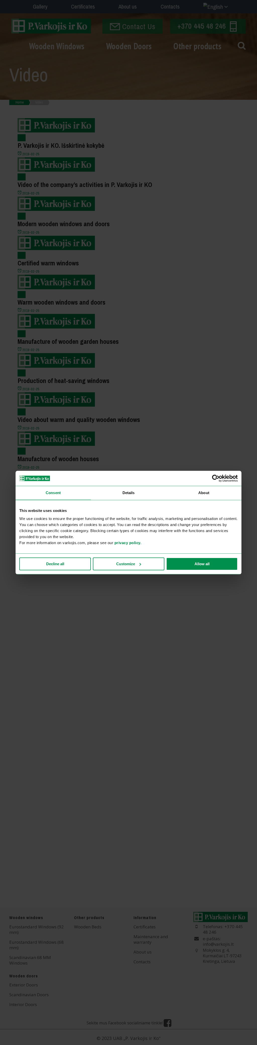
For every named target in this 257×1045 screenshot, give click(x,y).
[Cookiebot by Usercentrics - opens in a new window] (216, 478)
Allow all (202, 564)
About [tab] (203, 493)
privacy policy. (128, 543)
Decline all (55, 564)
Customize (125, 564)
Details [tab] (128, 493)
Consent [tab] (53, 493)
